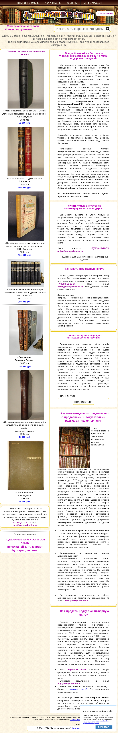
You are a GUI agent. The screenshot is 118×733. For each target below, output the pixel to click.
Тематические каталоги (23, 26)
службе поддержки (78, 720)
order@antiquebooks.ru (70, 251)
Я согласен (103, 727)
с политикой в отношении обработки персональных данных (96, 722)
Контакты (76, 728)
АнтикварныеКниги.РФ (70, 104)
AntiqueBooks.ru (85, 101)
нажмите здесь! (78, 689)
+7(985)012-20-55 (105, 13)
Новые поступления (18, 29)
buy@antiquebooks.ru (25, 525)
